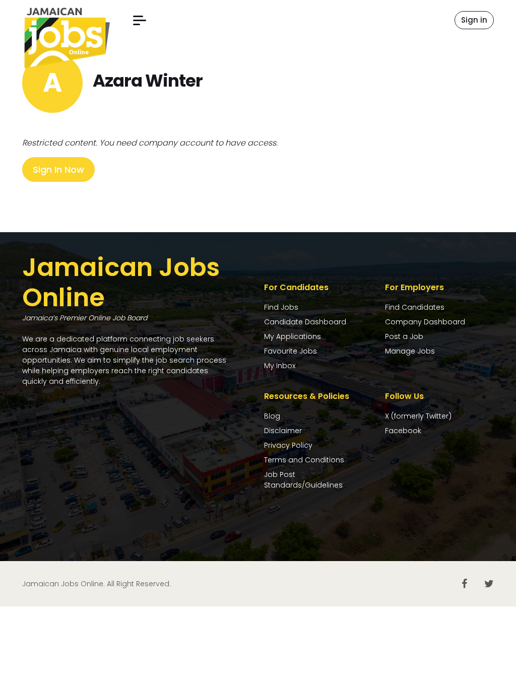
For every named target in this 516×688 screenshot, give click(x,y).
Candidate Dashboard (305, 322)
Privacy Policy (288, 445)
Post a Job (404, 336)
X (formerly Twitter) (418, 416)
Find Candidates (414, 307)
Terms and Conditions (304, 460)
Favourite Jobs (290, 351)
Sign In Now (58, 169)
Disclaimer (283, 431)
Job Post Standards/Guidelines (303, 479)
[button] (139, 20)
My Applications (292, 336)
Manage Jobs (410, 351)
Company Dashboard (425, 322)
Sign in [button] (474, 20)
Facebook (403, 431)
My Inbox (279, 366)
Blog (272, 416)
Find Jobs (281, 307)
